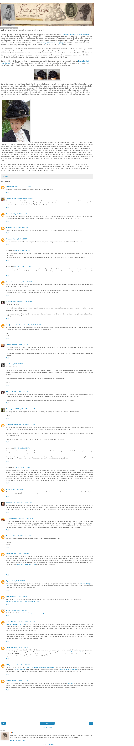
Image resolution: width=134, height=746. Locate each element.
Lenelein (8, 344)
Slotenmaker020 (76, 652)
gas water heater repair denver (40, 613)
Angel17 (8, 610)
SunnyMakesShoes (12, 424)
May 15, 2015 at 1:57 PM (21, 214)
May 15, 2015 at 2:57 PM (20, 239)
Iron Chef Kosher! (12, 518)
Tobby (8, 665)
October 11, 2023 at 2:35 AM (20, 596)
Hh (7, 489)
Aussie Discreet (11, 621)
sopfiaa (8, 596)
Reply (7, 192)
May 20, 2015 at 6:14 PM (21, 391)
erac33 (8, 647)
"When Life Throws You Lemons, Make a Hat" (40, 667)
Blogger (50, 744)
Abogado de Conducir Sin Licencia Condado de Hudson (23, 601)
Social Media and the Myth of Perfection (75, 35)
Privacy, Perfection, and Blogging (51, 43)
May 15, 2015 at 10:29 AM (23, 186)
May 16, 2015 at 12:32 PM (25, 301)
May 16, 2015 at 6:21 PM (35, 325)
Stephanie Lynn (11, 282)
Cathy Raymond (11, 301)
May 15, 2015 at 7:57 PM (22, 250)
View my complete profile (18, 740)
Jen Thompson (17, 733)
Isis (7, 364)
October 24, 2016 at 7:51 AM (22, 536)
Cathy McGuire (11, 502)
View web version (47, 727)
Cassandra (9, 214)
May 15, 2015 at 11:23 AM (25, 198)
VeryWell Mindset (19, 669)
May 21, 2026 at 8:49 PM (20, 680)
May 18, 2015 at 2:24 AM (20, 344)
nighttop (8, 680)
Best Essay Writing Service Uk (26, 564)
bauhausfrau (10, 186)
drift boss (71, 683)
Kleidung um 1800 (12, 409)
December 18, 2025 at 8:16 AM (20, 665)
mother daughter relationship (68, 669)
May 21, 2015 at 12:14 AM (26, 409)
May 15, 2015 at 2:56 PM (20, 227)
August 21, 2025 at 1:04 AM (19, 647)
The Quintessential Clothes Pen (16, 325)
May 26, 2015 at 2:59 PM (27, 424)
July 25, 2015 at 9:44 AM (24, 502)
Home (47, 723)
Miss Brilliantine (11, 198)
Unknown (9, 227)
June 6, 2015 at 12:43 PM (22, 467)
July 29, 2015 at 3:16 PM (26, 518)
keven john (9, 553)
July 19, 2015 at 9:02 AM (16, 489)
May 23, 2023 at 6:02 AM (21, 553)
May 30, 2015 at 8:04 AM (22, 448)
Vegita (8, 581)
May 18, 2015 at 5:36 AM (16, 364)
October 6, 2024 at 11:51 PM (26, 621)
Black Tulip (9, 391)
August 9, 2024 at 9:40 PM (20, 610)
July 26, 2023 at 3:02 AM (18, 581)
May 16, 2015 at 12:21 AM (22, 266)
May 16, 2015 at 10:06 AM (25, 282)
